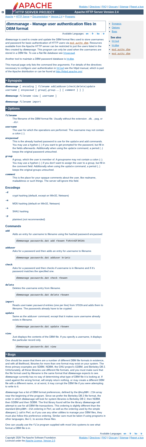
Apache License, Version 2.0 (40, 440)
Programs (70, 16)
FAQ (104, 6)
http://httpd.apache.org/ (69, 71)
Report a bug (137, 6)
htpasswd (69, 53)
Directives (95, 6)
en (87, 33)
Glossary (113, 6)
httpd (60, 68)
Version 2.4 (56, 16)
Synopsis (116, 23)
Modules (83, 6)
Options (116, 27)
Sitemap (124, 6)
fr (92, 33)
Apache (9, 16)
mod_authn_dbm (79, 43)
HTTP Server (23, 16)
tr (103, 33)
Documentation (40, 16)
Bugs (114, 31)
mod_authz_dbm (121, 53)
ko (98, 33)
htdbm (70, 59)
